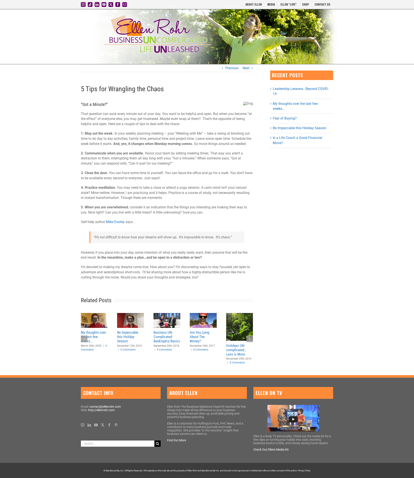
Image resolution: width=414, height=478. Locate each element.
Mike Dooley (115, 222)
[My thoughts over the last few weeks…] (94, 320)
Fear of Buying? (285, 118)
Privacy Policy (304, 470)
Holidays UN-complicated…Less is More (236, 349)
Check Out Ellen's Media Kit (271, 449)
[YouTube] (96, 425)
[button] (84, 339)
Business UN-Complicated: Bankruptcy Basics (167, 336)
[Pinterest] (116, 425)
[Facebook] (109, 425)
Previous (231, 68)
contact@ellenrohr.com (105, 406)
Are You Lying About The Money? (199, 336)
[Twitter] (102, 425)
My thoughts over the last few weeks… (93, 336)
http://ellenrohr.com (101, 410)
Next (246, 68)
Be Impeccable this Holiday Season (127, 336)
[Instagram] (82, 425)
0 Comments (128, 349)
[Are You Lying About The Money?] (203, 320)
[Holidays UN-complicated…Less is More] (239, 327)
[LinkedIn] (89, 425)
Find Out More (176, 440)
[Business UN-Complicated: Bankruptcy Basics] (167, 320)
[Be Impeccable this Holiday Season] (130, 320)
